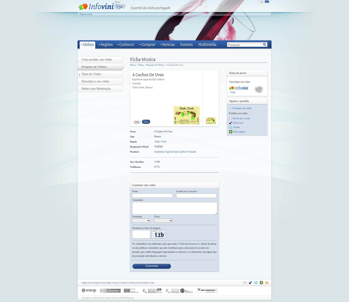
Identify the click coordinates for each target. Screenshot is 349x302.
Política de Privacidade (138, 283)
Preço (157, 216)
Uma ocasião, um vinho (97, 59)
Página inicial (86, 14)
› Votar (232, 92)
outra (146, 121)
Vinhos (141, 65)
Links (151, 283)
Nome (135, 191)
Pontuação (137, 216)
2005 (136, 121)
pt (267, 1)
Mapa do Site (99, 283)
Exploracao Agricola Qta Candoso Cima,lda (175, 151)
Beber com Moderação (96, 88)
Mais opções (239, 131)
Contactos (124, 283)
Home (133, 65)
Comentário (137, 200)
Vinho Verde (160, 141)
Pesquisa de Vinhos (155, 65)
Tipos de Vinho (91, 74)
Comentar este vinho (242, 108)
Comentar (151, 265)
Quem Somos (112, 283)
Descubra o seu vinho (95, 81)
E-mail (186, 191)
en (262, 1)
